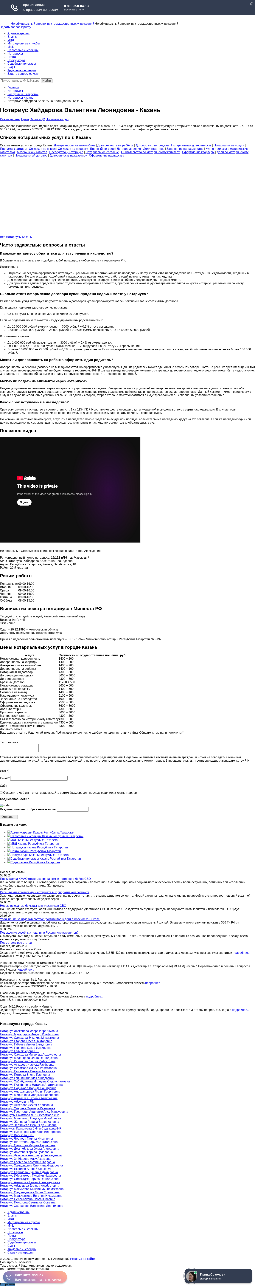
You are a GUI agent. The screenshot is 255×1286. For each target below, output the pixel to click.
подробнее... (241, 952)
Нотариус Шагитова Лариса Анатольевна (29, 1142)
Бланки (12, 36)
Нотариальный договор (31, 155)
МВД (10, 40)
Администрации (18, 33)
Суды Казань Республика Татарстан (35, 862)
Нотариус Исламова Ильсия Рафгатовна (28, 1068)
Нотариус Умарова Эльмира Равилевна (27, 1108)
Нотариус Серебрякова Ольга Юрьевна (27, 1199)
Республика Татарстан (22, 94)
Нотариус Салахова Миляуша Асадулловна (30, 1054)
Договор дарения (129, 148)
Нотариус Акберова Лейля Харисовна (26, 1105)
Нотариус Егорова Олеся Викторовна (26, 1041)
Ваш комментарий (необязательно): (24, 1268)
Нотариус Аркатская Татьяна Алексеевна (28, 1098)
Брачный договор (102, 148)
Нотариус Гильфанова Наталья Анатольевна (31, 1084)
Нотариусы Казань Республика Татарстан (39, 847)
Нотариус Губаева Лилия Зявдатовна (26, 1044)
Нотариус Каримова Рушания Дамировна (29, 1172)
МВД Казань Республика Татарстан (34, 843)
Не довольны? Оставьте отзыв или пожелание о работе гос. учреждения (50, 550)
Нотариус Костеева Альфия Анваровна (27, 1162)
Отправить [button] (7, 1284)
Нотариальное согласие (102, 152)
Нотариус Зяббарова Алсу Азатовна (25, 1158)
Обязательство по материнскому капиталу (150, 152)
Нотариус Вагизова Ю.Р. (17, 1135)
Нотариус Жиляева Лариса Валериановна (29, 1121)
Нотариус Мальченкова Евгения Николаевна (31, 1195)
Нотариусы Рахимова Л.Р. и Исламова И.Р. (29, 1115)
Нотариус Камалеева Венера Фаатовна (27, 1071)
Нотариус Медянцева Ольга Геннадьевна (29, 1057)
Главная (13, 87)
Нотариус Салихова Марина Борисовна (27, 1145)
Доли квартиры (153, 148)
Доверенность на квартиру (68, 155)
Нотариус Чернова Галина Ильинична (26, 1138)
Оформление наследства (106, 155)
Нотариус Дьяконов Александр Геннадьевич (31, 1155)
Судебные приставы (21, 63)
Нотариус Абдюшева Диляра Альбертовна (29, 1185)
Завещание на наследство (185, 148)
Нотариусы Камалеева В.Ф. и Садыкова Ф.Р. (31, 1128)
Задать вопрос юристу (15, 27)
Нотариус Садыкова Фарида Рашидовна (28, 1088)
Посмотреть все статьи (16, 942)
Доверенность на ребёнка (115, 145)
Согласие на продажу (73, 148)
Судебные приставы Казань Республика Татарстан (45, 858)
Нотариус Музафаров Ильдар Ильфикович (29, 1034)
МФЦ (10, 46)
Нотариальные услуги (229, 145)
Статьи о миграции (20, 1252)
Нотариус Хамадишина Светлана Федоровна (31, 1165)
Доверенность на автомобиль (74, 145)
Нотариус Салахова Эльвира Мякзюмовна (29, 1037)
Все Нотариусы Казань (16, 236)
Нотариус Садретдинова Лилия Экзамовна (30, 1192)
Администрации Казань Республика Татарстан (42, 832)
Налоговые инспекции (22, 50)
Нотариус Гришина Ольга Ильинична (25, 1047)
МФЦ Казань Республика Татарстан (34, 840)
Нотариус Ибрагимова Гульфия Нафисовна (30, 1175)
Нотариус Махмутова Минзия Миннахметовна (32, 1189)
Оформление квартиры (198, 152)
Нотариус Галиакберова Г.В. (19, 1051)
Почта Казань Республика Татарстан (35, 851)
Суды (11, 67)
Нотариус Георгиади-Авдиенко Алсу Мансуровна (34, 1111)
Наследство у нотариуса (66, 152)
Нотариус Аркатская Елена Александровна (30, 1182)
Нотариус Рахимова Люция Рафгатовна (27, 1061)
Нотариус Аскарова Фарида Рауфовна (27, 1064)
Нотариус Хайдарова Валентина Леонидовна (31, 1205)
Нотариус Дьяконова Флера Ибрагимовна (29, 1031)
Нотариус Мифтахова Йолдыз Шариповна (29, 1094)
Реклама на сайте (82, 1258)
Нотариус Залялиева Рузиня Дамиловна (28, 1125)
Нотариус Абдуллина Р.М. (17, 1101)
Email (5, 778)
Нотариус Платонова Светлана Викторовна (30, 1131)
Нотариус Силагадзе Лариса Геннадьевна (29, 1178)
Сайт (3, 785)
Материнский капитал (32, 152)
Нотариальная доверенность (191, 145)
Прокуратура (16, 60)
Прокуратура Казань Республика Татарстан (40, 854)
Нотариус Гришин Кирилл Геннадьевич (27, 1078)
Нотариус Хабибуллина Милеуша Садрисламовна (35, 1081)
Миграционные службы (23, 43)
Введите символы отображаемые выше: (28, 809)
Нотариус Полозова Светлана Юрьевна (27, 1202)
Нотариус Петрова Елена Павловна (25, 1074)
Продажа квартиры (13, 148)
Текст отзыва (9, 742)
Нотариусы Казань (20, 97)
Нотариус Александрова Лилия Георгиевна (30, 1091)
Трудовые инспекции (21, 70)
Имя (4, 770)
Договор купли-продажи (152, 145)
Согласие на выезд (42, 148)
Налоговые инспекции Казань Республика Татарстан (46, 836)
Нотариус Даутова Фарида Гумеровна (26, 1152)
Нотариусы (15, 53)
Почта (11, 56)
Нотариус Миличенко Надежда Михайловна (30, 1118)
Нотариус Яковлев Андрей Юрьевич (25, 1168)
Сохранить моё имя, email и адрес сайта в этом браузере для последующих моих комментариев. (70, 792)
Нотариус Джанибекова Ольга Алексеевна (29, 1148)
